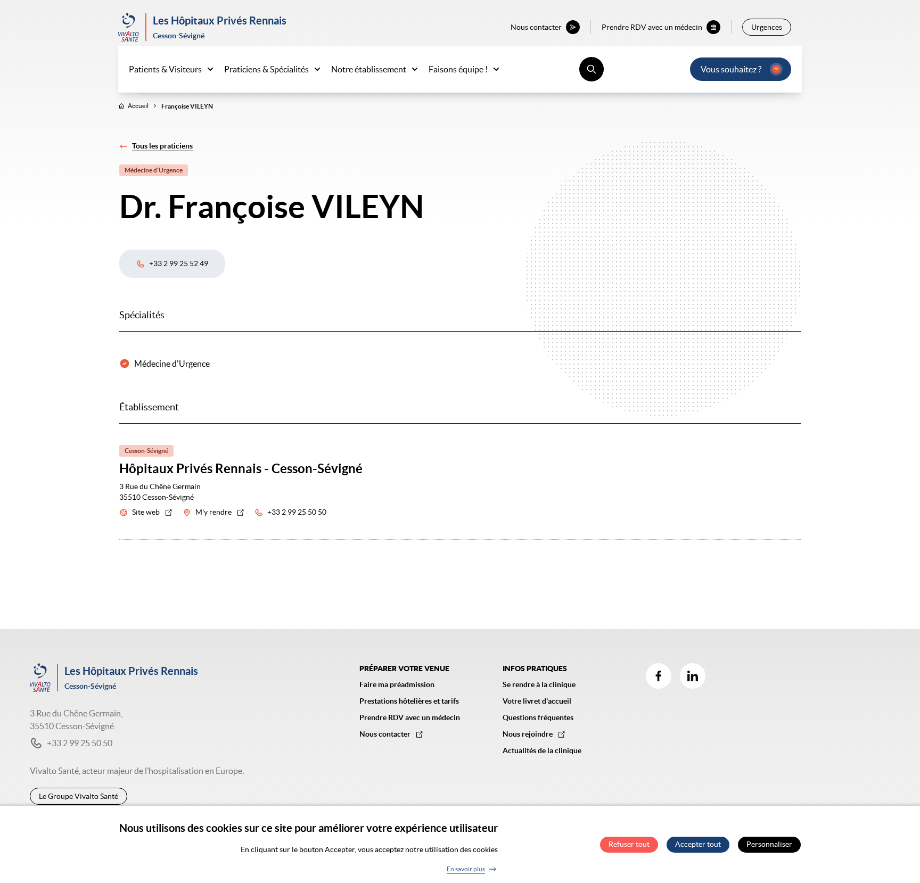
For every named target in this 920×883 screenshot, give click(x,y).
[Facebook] (658, 676)
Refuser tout (629, 844)
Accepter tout (698, 844)
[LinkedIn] (692, 676)
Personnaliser (769, 844)
